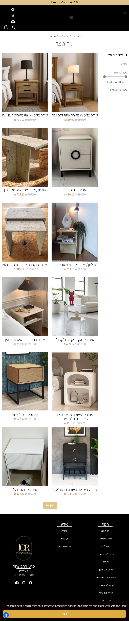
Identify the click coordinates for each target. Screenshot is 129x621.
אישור (64, 613)
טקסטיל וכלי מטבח (106, 585)
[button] (71, 17)
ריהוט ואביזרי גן (106, 569)
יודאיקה (106, 561)
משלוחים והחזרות (64, 546)
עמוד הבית (77, 36)
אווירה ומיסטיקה (106, 592)
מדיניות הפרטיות (14, 605)
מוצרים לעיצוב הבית (106, 554)
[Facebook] (13, 9)
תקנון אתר (64, 538)
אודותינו (64, 530)
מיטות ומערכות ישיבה (106, 577)
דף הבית (105, 530)
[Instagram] (13, 15)
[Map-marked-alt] (13, 21)
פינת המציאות (105, 538)
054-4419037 (21, 575)
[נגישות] (6, 615)
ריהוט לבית (64, 36)
